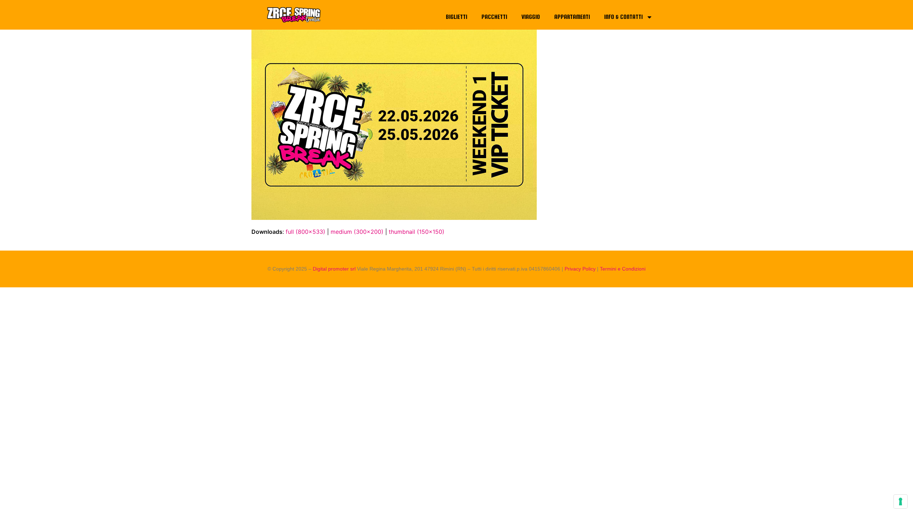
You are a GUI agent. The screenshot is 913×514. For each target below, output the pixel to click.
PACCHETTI (494, 17)
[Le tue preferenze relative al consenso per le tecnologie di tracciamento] (900, 501)
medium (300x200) (357, 231)
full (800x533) (305, 231)
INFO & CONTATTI (623, 17)
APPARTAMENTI (572, 17)
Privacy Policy (580, 269)
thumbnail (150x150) (416, 231)
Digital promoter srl (335, 269)
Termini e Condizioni (623, 269)
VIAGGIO (530, 17)
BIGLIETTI (456, 17)
